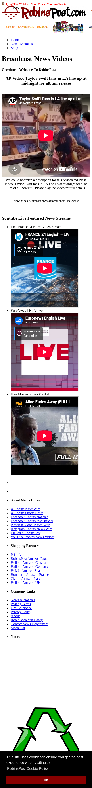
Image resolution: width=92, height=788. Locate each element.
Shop (14, 48)
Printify (16, 554)
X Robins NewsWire (25, 509)
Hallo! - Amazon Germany (29, 566)
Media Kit (18, 628)
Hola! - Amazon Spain (26, 570)
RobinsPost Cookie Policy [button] (28, 768)
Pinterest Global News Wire (30, 525)
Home (15, 40)
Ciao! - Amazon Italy (25, 578)
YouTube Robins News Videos (32, 537)
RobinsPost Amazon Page (29, 558)
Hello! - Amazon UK (26, 582)
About (15, 616)
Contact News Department (29, 624)
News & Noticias (23, 44)
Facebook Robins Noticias (29, 517)
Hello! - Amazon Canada (28, 562)
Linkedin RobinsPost (25, 533)
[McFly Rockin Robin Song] (3, 4)
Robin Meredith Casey (27, 620)
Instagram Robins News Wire (31, 529)
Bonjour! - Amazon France (30, 574)
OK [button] (46, 780)
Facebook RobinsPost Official (32, 521)
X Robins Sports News (27, 513)
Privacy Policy (21, 612)
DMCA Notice (21, 608)
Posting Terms (21, 604)
